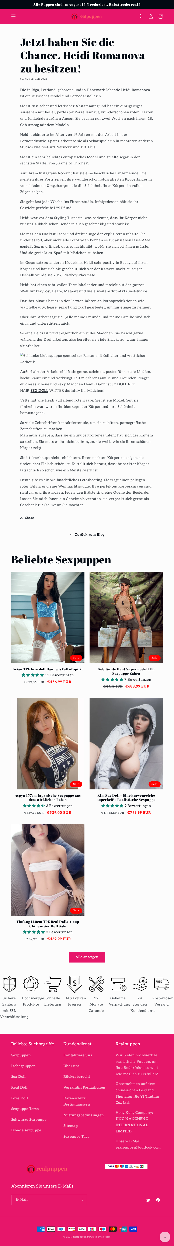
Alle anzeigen (87, 957)
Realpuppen (79, 1236)
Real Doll (19, 1087)
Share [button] (29, 518)
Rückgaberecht (76, 1077)
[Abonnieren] (82, 1200)
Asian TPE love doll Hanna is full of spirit (48, 669)
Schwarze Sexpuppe (29, 1120)
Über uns (71, 1066)
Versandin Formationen (84, 1087)
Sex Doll (18, 1077)
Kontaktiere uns (77, 1055)
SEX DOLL (39, 391)
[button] (13, 16)
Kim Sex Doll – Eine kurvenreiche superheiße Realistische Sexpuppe (126, 797)
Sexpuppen (21, 1055)
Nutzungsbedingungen (83, 1115)
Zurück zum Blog (89, 535)
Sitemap (70, 1126)
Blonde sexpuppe (26, 1130)
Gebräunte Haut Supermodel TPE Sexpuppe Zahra (126, 671)
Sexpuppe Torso (25, 1109)
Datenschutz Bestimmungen (76, 1101)
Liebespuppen (23, 1066)
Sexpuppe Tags (76, 1137)
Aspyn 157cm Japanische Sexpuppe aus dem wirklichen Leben (48, 797)
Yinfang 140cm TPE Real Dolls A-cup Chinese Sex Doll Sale (48, 924)
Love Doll (19, 1098)
